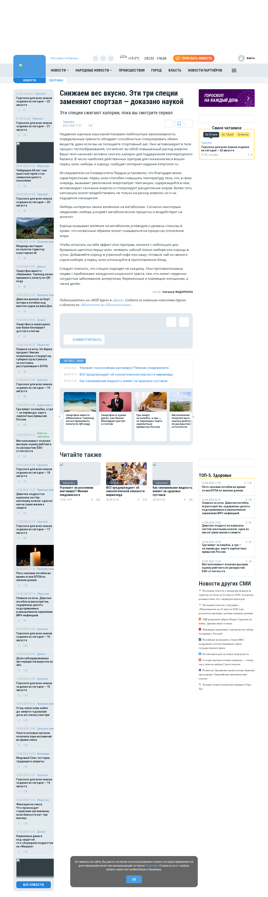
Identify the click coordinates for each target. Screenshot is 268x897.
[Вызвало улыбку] (81, 322)
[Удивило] (107, 322)
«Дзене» (118, 300)
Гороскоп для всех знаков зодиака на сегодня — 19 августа (34, 388)
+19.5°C (133, 58)
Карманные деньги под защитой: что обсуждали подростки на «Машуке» (34, 841)
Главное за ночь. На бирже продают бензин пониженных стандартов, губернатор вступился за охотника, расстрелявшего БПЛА (34, 358)
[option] (80, 486)
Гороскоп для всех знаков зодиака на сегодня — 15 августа (34, 687)
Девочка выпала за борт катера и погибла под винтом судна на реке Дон (34, 303)
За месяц (243, 134)
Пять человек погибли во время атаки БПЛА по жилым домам (33, 577)
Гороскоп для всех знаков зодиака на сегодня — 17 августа (34, 529)
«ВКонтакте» (90, 305)
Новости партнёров (205, 70)
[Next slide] (192, 416)
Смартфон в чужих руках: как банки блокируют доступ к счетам (33, 328)
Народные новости (93, 70)
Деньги (41, 266)
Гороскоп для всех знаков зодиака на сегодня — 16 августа (34, 637)
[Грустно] (119, 322)
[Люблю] (94, 322)
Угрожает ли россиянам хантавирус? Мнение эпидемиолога (76, 491)
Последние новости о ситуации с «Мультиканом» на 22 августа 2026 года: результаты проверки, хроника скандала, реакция (226, 609)
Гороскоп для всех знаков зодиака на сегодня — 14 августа (34, 783)
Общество (43, 166)
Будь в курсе (44, 405)
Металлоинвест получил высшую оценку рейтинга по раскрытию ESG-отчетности (33, 446)
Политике (151, 865)
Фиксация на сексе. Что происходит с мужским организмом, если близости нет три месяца (33, 811)
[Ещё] (234, 71)
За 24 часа (211, 134)
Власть (175, 70)
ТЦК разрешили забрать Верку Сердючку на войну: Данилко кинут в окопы (225, 621)
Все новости (33, 885)
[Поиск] (247, 70)
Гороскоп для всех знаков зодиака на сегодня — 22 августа (34, 101)
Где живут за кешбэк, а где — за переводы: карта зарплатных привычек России (34, 414)
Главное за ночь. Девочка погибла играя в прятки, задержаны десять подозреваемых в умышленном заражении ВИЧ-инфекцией (34, 606)
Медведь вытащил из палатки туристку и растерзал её (30, 249)
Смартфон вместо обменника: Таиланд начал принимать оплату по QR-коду (34, 276)
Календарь (43, 753)
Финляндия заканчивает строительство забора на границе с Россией (226, 631)
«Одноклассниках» (117, 305)
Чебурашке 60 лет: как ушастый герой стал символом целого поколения (31, 175)
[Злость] (132, 322)
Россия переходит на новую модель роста (225, 654)
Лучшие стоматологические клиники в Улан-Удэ (225, 686)
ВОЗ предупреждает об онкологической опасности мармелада (125, 491)
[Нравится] (68, 322)
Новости (59, 70)
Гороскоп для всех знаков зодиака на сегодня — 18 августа (34, 473)
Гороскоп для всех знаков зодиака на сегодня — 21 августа (34, 126)
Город (156, 70)
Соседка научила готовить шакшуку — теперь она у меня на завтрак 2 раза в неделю (226, 662)
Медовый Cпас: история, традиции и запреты (33, 759)
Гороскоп (40, 93)
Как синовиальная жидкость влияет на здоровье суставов (172, 491)
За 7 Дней (227, 134)
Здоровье (56, 80)
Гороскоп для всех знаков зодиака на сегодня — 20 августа (34, 202)
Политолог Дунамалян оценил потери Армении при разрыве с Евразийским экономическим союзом (226, 674)
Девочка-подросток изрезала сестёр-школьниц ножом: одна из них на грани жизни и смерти (34, 500)
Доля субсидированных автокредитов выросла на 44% (34, 662)
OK (134, 879)
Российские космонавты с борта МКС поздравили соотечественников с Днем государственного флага (221, 643)
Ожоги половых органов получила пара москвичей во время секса (34, 736)
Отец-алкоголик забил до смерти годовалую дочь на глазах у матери (32, 711)
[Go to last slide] (59, 416)
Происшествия (132, 70)
